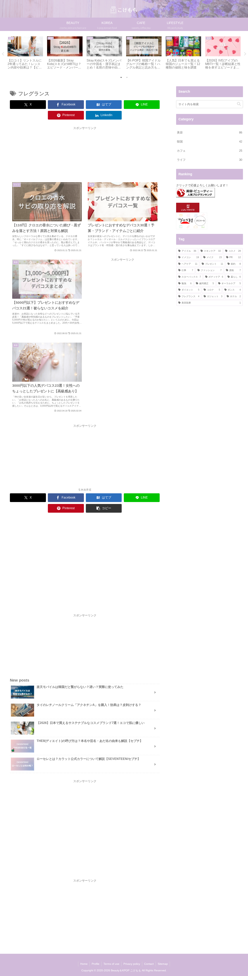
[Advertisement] (85, 153)
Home (84, 963)
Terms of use (111, 963)
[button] (104, 508)
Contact (149, 963)
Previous (3, 54)
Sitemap (163, 963)
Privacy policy (131, 963)
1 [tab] (121, 77)
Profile (95, 963)
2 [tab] (127, 77)
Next (245, 54)
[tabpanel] (25, 53)
